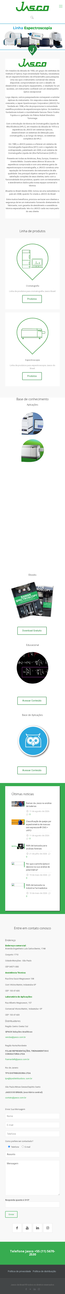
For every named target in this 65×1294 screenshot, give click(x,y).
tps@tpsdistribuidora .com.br (18, 1078)
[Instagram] (39, 1289)
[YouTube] (30, 1289)
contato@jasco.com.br (15, 1097)
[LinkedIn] (34, 1289)
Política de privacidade (19, 1271)
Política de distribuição (44, 1271)
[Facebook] (26, 1289)
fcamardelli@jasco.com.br (17, 1059)
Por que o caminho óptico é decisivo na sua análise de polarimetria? (38, 867)
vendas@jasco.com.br (15, 1037)
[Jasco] (32, 6)
